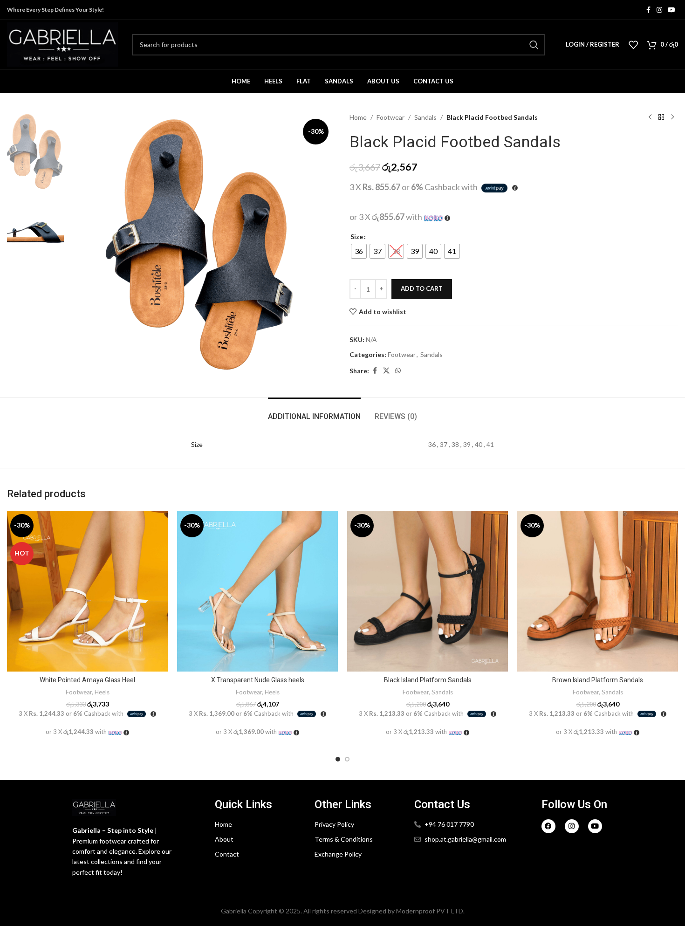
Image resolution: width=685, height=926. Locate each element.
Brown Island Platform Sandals (597, 680)
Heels (102, 692)
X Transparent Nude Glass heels (257, 680)
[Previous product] (650, 117)
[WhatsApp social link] (398, 370)
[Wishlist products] (633, 44)
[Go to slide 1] (338, 759)
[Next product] (672, 117)
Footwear (390, 117)
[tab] (314, 412)
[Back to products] (661, 117)
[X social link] (386, 370)
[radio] (358, 251)
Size (356, 236)
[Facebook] (548, 826)
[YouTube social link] (671, 10)
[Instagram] (572, 826)
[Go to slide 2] (347, 759)
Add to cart (422, 288)
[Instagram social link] (659, 10)
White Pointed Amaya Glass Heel (87, 680)
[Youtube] (595, 826)
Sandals (425, 117)
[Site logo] (62, 44)
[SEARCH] (534, 44)
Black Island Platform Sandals (428, 680)
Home (358, 117)
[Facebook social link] (648, 10)
